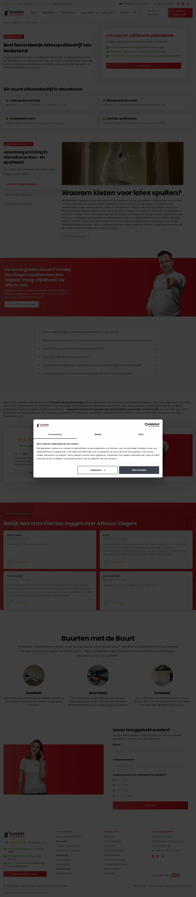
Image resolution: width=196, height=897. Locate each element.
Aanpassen (96, 470)
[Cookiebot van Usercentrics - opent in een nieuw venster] (146, 425)
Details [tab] (98, 434)
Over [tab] (141, 434)
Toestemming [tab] (55, 434)
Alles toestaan (139, 470)
